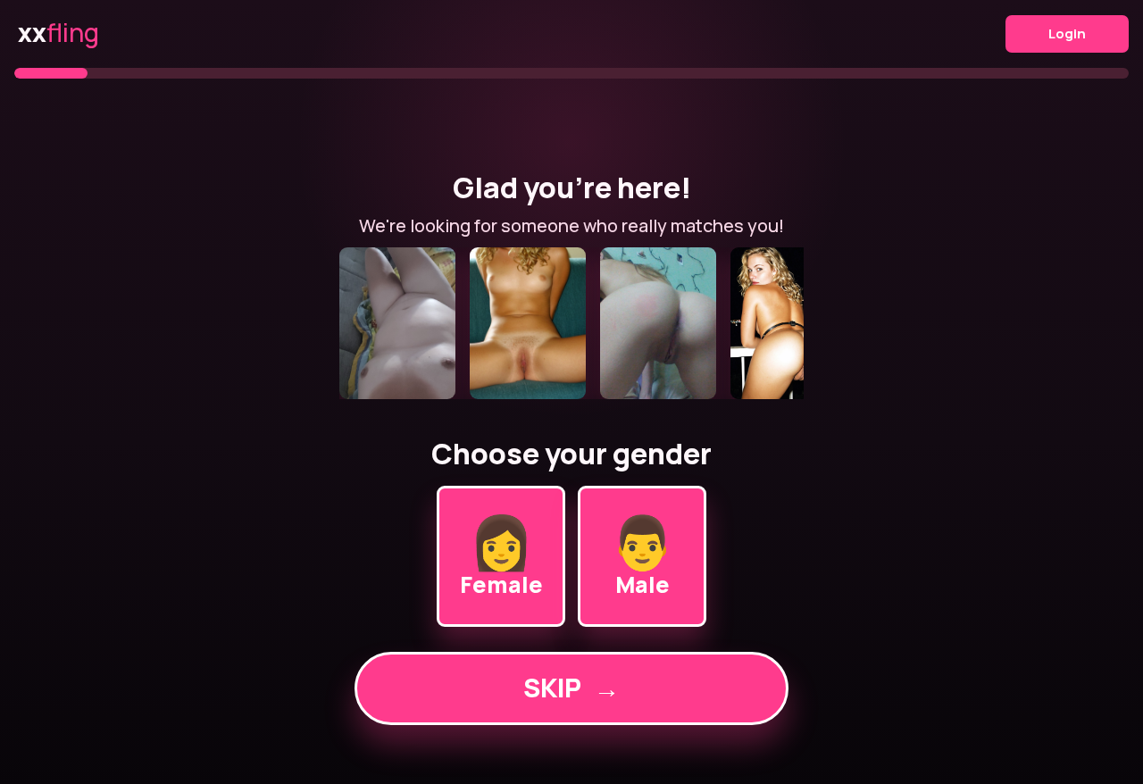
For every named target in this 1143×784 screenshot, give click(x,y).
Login (1067, 33)
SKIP (571, 687)
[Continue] (571, 323)
